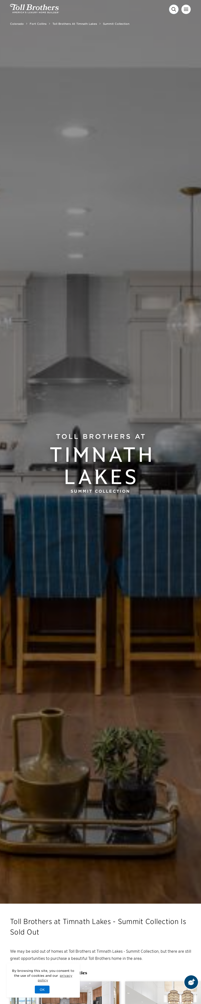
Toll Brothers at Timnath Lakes (74, 23)
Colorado (17, 23)
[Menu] (186, 9)
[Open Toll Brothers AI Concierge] (191, 982)
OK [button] (42, 989)
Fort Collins (38, 23)
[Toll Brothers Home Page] (34, 11)
